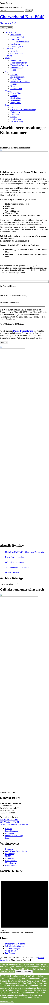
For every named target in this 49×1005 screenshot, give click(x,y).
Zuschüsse (9, 858)
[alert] (24, 904)
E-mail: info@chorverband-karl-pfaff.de (14, 824)
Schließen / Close (7, 1002)
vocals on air (10, 951)
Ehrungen (9, 849)
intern (7, 838)
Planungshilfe (10, 865)
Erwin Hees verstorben (14, 557)
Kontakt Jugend (11, 831)
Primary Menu (6, 28)
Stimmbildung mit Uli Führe (16, 567)
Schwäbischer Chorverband (16, 946)
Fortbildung (10, 853)
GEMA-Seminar (12, 572)
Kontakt (8, 829)
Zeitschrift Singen (12, 948)
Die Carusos (10, 953)
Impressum (9, 833)
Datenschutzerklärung (23, 331)
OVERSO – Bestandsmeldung (18, 851)
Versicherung (10, 863)
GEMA (8, 856)
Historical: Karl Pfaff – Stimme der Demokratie (24, 552)
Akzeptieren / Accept (24, 972)
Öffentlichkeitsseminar (14, 562)
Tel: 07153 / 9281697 (9, 819)
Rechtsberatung (11, 861)
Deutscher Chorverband (15, 944)
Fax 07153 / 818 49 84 (9, 822)
